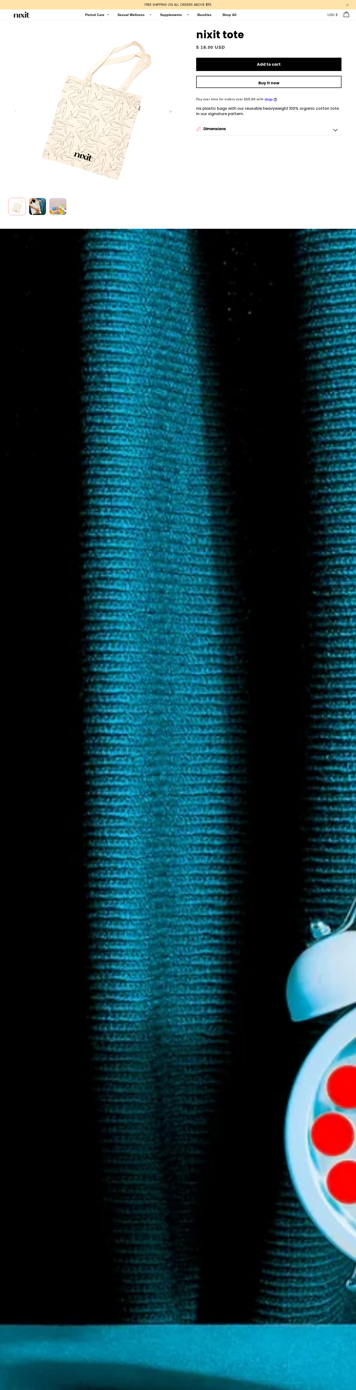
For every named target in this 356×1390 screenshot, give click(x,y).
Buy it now (268, 83)
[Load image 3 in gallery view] (58, 206)
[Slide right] (170, 111)
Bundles (205, 15)
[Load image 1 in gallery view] (17, 206)
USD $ (332, 15)
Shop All (229, 15)
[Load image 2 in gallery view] (37, 206)
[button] (268, 129)
